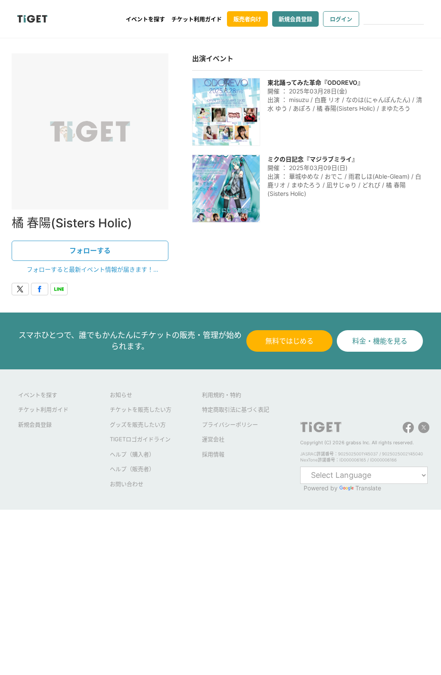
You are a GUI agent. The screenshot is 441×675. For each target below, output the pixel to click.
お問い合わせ (126, 483)
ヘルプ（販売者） (132, 468)
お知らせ (121, 394)
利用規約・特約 (221, 394)
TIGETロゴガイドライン (140, 439)
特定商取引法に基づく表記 (235, 409)
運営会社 (213, 439)
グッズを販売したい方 (138, 424)
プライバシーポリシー (230, 424)
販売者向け (247, 18)
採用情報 (213, 454)
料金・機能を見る (379, 341)
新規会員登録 (295, 18)
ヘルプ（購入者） (132, 454)
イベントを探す (145, 18)
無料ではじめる (289, 341)
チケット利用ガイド (196, 18)
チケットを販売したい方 (140, 409)
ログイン (341, 18)
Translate (368, 488)
